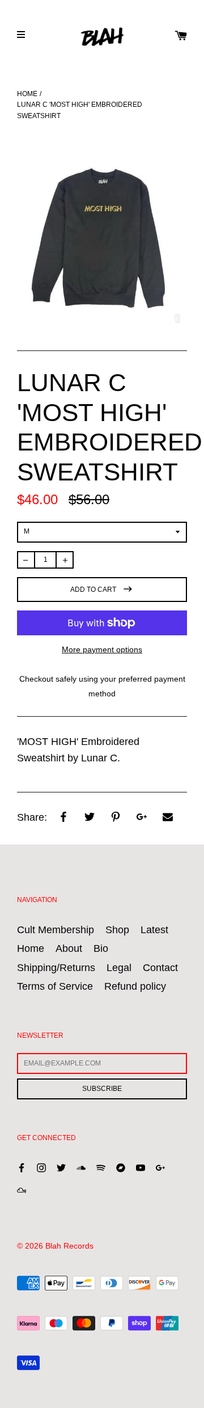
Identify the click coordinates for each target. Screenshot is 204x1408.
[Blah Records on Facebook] (21, 1167)
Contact (160, 967)
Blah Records (69, 1245)
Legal (119, 967)
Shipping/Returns (56, 967)
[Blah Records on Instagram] (41, 1167)
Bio (101, 948)
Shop (117, 929)
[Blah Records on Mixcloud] (21, 1189)
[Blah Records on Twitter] (61, 1167)
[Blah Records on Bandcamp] (120, 1167)
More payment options (102, 649)
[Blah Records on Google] (160, 1167)
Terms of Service (55, 986)
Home (27, 94)
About (69, 948)
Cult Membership (55, 929)
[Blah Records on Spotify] (100, 1167)
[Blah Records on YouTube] (140, 1167)
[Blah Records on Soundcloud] (81, 1167)
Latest (154, 929)
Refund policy (135, 986)
